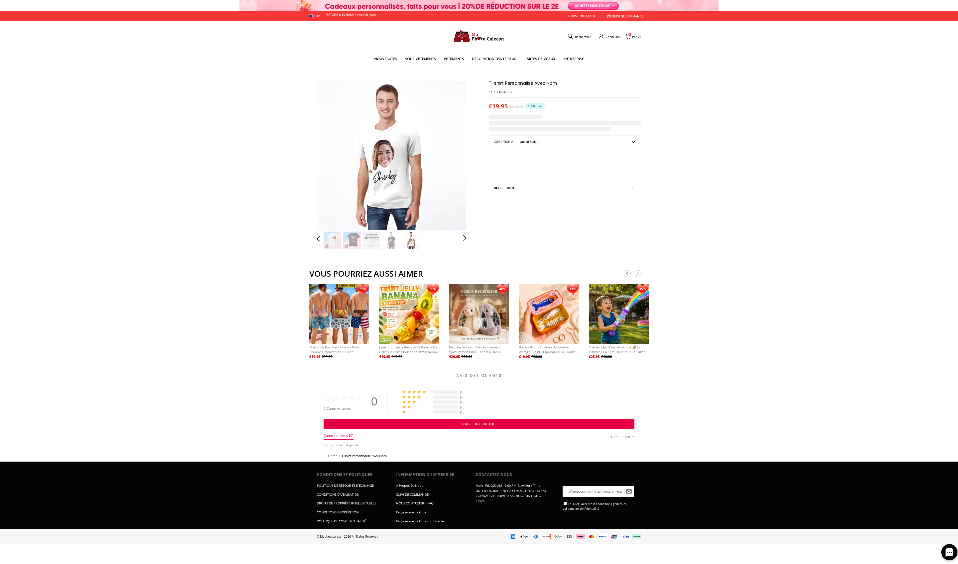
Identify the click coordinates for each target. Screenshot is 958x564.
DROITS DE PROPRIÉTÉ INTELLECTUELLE (346, 503)
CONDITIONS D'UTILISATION (338, 494)
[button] (579, 36)
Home (332, 456)
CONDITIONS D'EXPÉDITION (338, 512)
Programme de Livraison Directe (420, 521)
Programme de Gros (411, 512)
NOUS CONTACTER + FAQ (415, 503)
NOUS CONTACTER (581, 16)
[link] (420, 59)
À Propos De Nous (409, 485)
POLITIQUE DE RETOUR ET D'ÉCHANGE (345, 485)
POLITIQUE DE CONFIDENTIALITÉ (341, 521)
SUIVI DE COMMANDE (412, 494)
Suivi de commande (627, 16)
